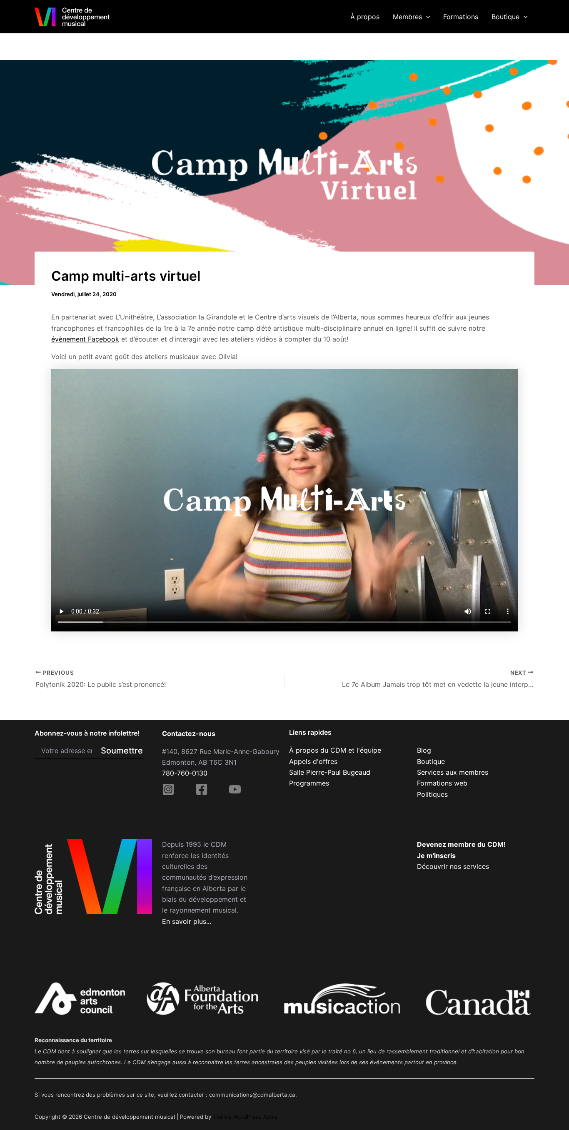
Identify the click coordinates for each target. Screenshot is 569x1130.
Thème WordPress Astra (245, 1116)
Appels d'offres (313, 761)
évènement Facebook (85, 339)
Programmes (309, 783)
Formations (460, 16)
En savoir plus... (186, 921)
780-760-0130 (184, 773)
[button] (426, 16)
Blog (424, 750)
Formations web (442, 783)
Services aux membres (452, 772)
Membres (407, 16)
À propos (364, 16)
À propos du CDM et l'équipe (335, 750)
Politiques (432, 794)
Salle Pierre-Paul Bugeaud (329, 772)
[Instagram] (168, 789)
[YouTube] (235, 789)
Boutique (505, 16)
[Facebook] (201, 789)
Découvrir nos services (453, 866)
